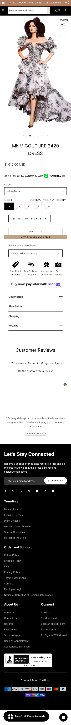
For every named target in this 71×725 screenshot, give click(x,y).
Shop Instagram (13, 635)
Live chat (46, 612)
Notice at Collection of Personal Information (28, 594)
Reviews (8, 623)
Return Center (49, 629)
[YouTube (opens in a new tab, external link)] (37, 491)
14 (49, 206)
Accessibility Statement (17, 646)
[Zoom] (62, 34)
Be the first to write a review (35, 371)
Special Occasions (14, 532)
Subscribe (55, 480)
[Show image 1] (30, 136)
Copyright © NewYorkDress (35, 680)
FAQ (6, 566)
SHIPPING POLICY (35, 433)
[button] (35, 370)
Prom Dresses (12, 520)
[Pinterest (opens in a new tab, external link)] (29, 491)
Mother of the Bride (15, 537)
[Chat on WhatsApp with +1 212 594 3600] (67, 2)
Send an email (49, 618)
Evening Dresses (13, 514)
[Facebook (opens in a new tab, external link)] (5, 491)
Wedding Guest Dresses (17, 526)
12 (39, 206)
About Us (9, 612)
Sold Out (35, 231)
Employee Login (13, 589)
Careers (8, 583)
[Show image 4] (41, 136)
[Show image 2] (33, 136)
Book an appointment (53, 623)
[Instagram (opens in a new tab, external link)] (21, 491)
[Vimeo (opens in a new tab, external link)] (53, 491)
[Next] (47, 135)
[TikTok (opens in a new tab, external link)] (45, 491)
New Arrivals (11, 509)
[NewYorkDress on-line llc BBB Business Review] (28, 655)
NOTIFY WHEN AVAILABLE (35, 237)
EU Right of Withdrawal (54, 635)
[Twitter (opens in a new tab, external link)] (13, 491)
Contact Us (10, 618)
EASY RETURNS (54, 3)
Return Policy (11, 555)
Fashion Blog (11, 629)
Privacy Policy (12, 572)
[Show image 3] (37, 136)
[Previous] (23, 135)
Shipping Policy (13, 560)
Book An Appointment (16, 640)
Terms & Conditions (15, 577)
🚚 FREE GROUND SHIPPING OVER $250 (27, 3)
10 (29, 206)
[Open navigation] (4, 10)
